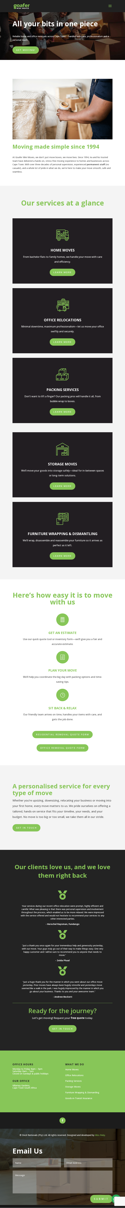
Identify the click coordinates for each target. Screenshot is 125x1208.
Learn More (62, 272)
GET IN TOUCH (62, 1028)
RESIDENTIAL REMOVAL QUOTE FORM (62, 734)
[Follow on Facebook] (62, 1120)
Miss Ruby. (100, 1135)
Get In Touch (26, 827)
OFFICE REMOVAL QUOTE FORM (62, 747)
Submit (101, 1199)
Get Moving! (25, 50)
